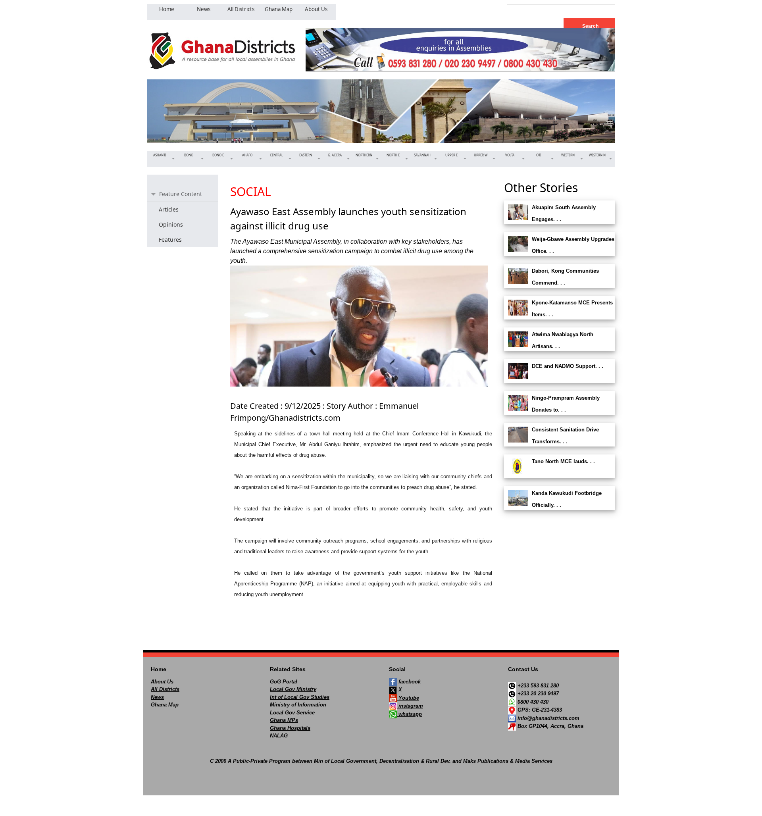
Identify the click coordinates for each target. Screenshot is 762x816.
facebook (409, 682)
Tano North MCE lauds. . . (563, 461)
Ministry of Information (298, 705)
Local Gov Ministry (293, 689)
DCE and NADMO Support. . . (567, 366)
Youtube (408, 698)
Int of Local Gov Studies (299, 697)
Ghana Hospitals (290, 728)
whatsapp (409, 714)
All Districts (165, 689)
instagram (410, 706)
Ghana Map (165, 705)
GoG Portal (283, 682)
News (157, 697)
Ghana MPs (284, 720)
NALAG (279, 736)
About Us (162, 682)
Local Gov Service (292, 713)
